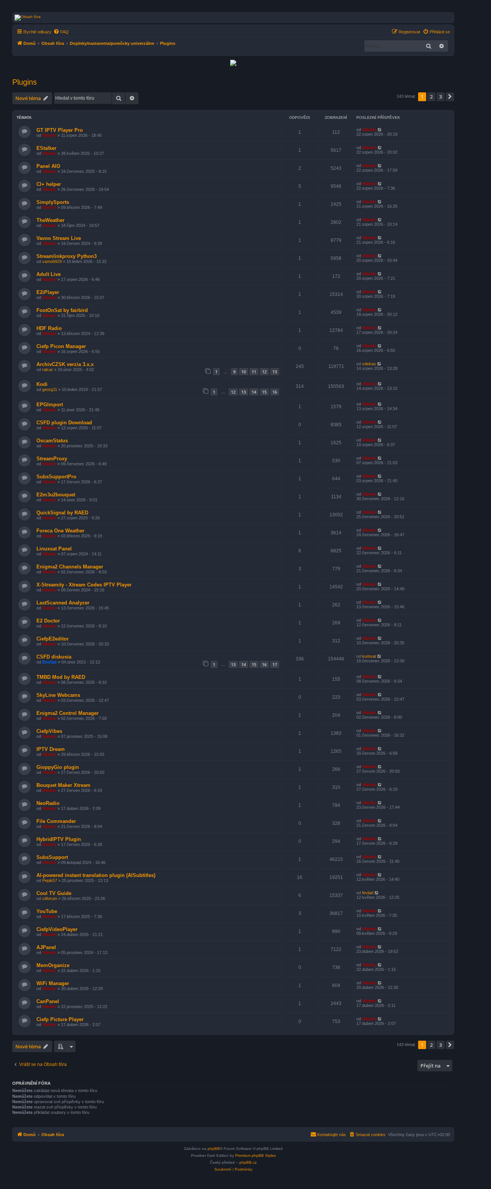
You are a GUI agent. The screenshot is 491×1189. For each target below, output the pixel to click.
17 (274, 664)
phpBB (214, 1148)
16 (274, 392)
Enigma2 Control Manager (67, 713)
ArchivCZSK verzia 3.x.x (65, 364)
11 (254, 371)
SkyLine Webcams (58, 695)
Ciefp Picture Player (60, 1019)
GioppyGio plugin (57, 767)
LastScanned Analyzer (62, 603)
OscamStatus (52, 440)
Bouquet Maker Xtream (63, 785)
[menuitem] (61, 31)
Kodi (42, 384)
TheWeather (50, 220)
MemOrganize (52, 965)
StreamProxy (51, 458)
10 (243, 371)
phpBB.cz (248, 1162)
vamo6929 (52, 261)
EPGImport (49, 404)
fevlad (367, 892)
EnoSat (49, 662)
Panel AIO (48, 166)
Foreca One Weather (60, 531)
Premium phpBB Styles (255, 1155)
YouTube (46, 911)
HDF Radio (49, 328)
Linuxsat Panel (54, 549)
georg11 (49, 389)
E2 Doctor (48, 621)
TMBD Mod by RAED (60, 677)
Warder (49, 135)
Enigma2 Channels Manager (69, 567)
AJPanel (46, 947)
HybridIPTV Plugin (58, 839)
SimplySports (52, 202)
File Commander (56, 821)
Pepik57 (49, 880)
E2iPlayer (47, 292)
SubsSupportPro (56, 477)
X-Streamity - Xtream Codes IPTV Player (84, 585)
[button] (450, 96)
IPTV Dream (50, 749)
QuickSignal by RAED (62, 513)
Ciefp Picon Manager (61, 346)
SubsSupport (52, 857)
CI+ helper (48, 184)
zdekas (369, 363)
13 (274, 371)
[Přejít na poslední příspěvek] (379, 129)
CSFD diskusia (53, 657)
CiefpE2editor (52, 639)
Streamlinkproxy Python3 (66, 256)
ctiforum (49, 898)
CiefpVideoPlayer (56, 929)
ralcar (47, 369)
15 (264, 392)
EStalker (46, 148)
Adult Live (48, 274)
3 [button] (440, 96)
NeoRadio (47, 803)
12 (264, 371)
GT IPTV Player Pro (59, 130)
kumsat (369, 656)
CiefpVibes (49, 731)
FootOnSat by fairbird (62, 310)
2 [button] (431, 96)
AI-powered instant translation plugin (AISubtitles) (95, 875)
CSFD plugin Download (64, 422)
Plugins (24, 82)
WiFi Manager (52, 983)
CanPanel (47, 1001)
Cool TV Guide (53, 893)
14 (254, 392)
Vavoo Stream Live (58, 238)
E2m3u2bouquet (55, 495)
